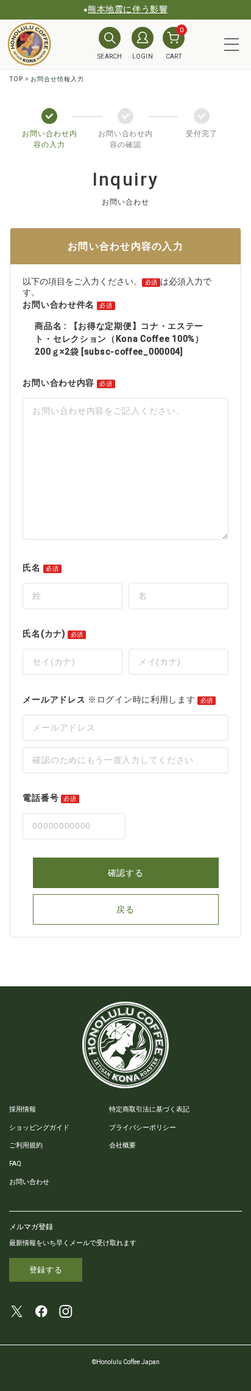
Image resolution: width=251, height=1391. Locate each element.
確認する (126, 873)
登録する (46, 1269)
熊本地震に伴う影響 (128, 9)
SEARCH (109, 56)
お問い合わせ (29, 1182)
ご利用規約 (26, 1145)
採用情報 (22, 1109)
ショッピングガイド (39, 1128)
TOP (16, 79)
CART (175, 43)
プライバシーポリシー (142, 1128)
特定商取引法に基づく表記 (149, 1109)
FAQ (15, 1164)
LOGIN (143, 56)
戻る (125, 909)
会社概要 (122, 1145)
